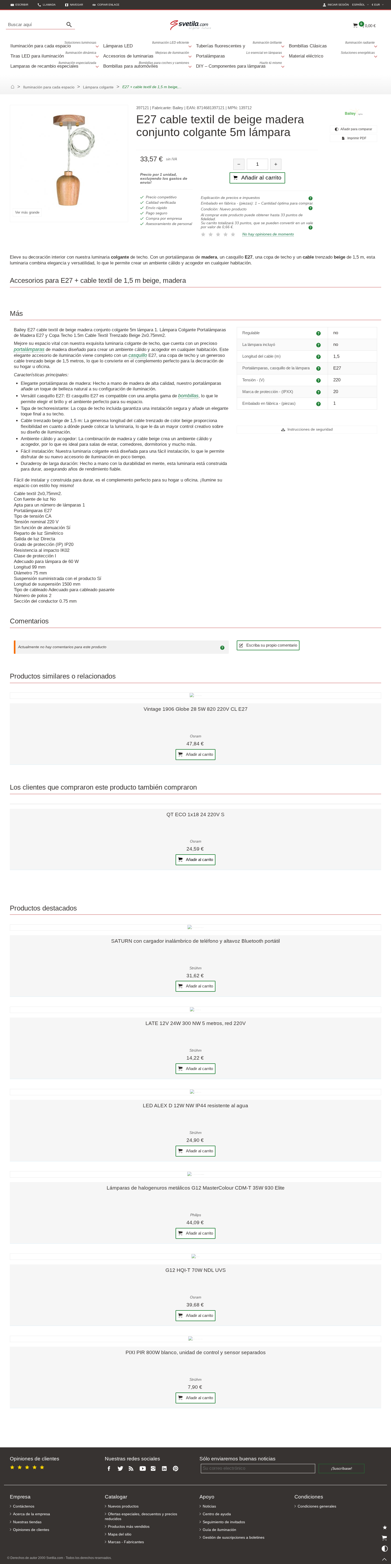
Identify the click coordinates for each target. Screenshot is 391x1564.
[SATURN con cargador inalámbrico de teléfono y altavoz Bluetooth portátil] (195, 927)
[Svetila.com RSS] (132, 1469)
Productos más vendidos (128, 1527)
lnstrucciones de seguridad (309, 429)
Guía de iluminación (219, 1530)
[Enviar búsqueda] (70, 25)
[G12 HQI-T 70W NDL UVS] (195, 1257)
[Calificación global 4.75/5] (28, 1466)
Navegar (76, 4)
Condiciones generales (317, 1506)
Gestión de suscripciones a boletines (233, 1538)
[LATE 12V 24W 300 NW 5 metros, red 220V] (195, 1010)
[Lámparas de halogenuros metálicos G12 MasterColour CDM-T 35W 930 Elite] (195, 1174)
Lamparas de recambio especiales (53, 65)
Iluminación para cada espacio (53, 44)
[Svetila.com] (191, 25)
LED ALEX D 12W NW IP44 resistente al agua (195, 1105)
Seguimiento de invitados (224, 1522)
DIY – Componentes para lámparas (239, 65)
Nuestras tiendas (27, 1522)
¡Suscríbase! (341, 1469)
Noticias (209, 1506)
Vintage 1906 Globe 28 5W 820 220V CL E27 (196, 709)
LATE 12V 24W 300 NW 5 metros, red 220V (195, 1023)
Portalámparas (239, 55)
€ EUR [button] (378, 4)
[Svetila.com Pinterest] (176, 1469)
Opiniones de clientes (31, 1530)
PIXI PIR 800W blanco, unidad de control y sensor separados (196, 1352)
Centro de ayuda (217, 1514)
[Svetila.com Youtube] (143, 1469)
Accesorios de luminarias (146, 55)
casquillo (137, 355)
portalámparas (29, 349)
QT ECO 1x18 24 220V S (195, 814)
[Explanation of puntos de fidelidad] (311, 227)
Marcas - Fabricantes (126, 1542)
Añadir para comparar (356, 129)
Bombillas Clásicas (332, 44)
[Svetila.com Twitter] (121, 1469)
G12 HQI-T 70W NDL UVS (195, 1270)
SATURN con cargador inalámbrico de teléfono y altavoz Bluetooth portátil (195, 941)
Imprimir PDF (356, 138)
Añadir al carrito (199, 754)
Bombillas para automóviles (146, 65)
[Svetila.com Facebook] (110, 1469)
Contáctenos (23, 1506)
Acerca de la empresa (31, 1514)
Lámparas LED (146, 44)
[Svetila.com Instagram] (154, 1469)
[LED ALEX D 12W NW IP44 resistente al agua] (195, 1092)
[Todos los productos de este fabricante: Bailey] (353, 113)
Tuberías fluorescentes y (239, 44)
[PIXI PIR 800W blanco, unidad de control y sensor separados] (195, 1339)
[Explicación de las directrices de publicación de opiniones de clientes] (223, 647)
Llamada (49, 4)
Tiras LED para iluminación (53, 55)
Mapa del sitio (119, 1534)
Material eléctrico (332, 55)
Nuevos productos (123, 1506)
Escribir (21, 4)
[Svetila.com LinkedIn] (165, 1469)
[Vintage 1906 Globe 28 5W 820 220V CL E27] (195, 696)
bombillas (188, 395)
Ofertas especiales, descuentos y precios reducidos (141, 1516)
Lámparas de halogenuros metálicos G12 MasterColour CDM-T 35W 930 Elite (196, 1188)
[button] (106, 4)
